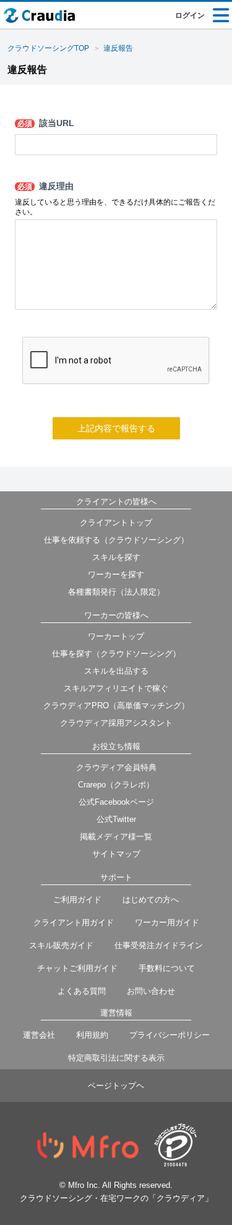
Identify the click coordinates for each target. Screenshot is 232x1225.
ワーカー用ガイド (167, 922)
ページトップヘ (116, 1085)
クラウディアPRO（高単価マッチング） (116, 705)
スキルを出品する (116, 671)
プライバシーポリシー (169, 1035)
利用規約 (92, 1035)
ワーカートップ (116, 636)
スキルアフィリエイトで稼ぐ (116, 688)
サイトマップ (116, 853)
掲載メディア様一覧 (116, 836)
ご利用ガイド (77, 899)
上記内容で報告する (116, 428)
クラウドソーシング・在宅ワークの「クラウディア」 (116, 1198)
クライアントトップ (116, 522)
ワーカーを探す (116, 574)
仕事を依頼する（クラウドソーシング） (116, 540)
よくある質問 (82, 991)
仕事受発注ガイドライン (158, 945)
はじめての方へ (150, 899)
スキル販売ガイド (61, 945)
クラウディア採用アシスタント (116, 722)
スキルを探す (116, 557)
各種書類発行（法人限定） (116, 591)
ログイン (190, 15)
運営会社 (39, 1035)
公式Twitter (116, 819)
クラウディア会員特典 (116, 767)
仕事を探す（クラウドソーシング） (116, 653)
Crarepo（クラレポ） (116, 784)
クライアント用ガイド (73, 922)
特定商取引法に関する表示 (116, 1057)
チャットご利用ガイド (77, 968)
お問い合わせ (151, 991)
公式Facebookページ (116, 802)
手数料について (167, 968)
